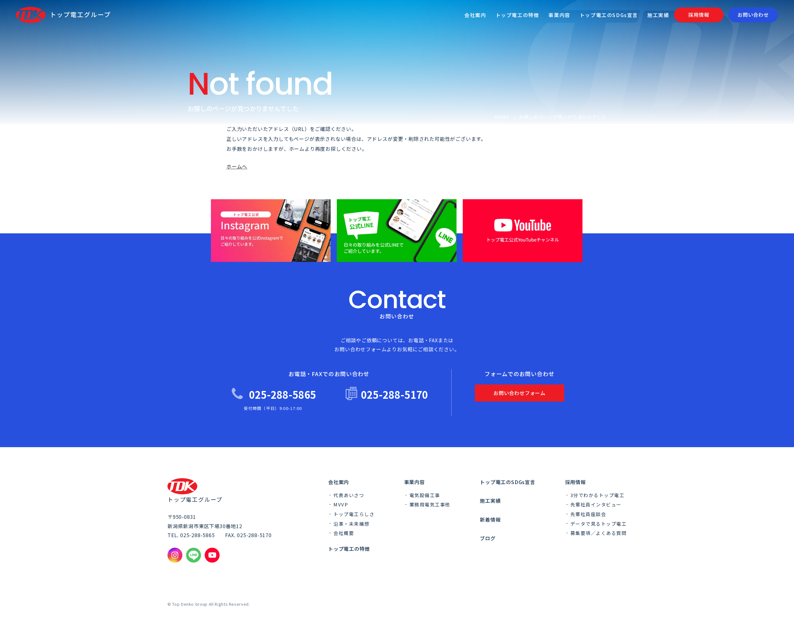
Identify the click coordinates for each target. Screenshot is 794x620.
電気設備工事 (424, 495)
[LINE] (193, 555)
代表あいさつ (348, 495)
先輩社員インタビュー (596, 504)
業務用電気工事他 (429, 504)
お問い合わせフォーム (519, 393)
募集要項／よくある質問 (598, 533)
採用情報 (575, 482)
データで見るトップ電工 (598, 523)
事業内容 (414, 482)
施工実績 (490, 500)
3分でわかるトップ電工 (597, 495)
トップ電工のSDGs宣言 (507, 482)
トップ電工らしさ (353, 514)
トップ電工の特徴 (349, 548)
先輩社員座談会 (588, 514)
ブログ (487, 538)
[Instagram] (174, 555)
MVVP (340, 504)
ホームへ (236, 166)
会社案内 (338, 482)
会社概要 (343, 533)
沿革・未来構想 (351, 523)
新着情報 (490, 519)
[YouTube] (212, 555)
